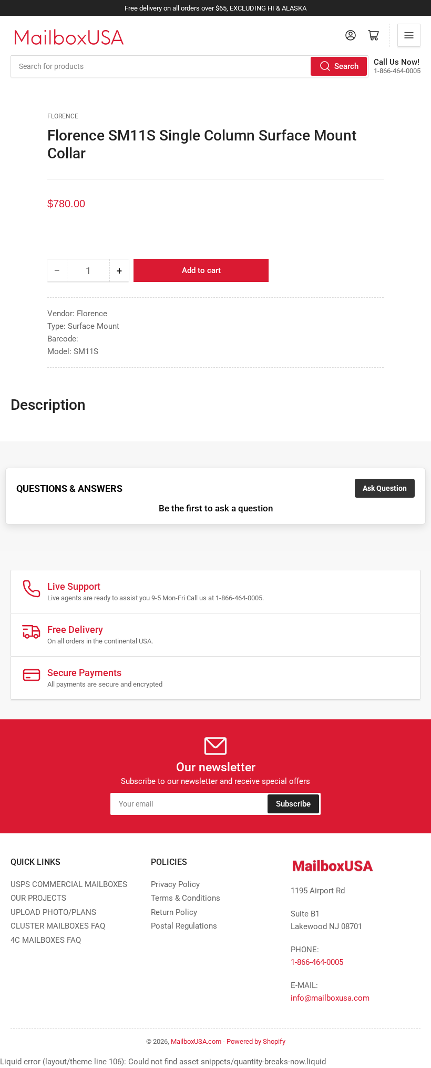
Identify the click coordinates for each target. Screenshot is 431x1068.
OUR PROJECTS (38, 898)
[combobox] (189, 66)
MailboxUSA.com (196, 1041)
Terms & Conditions (185, 898)
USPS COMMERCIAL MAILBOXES (69, 884)
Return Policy (174, 912)
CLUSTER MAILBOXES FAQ (58, 926)
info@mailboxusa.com (330, 998)
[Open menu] (408, 35)
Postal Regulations (184, 926)
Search (346, 66)
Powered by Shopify (256, 1041)
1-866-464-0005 (317, 962)
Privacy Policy (175, 884)
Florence (62, 116)
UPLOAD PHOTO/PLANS (53, 912)
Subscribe (293, 804)
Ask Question (385, 488)
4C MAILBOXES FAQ (46, 940)
